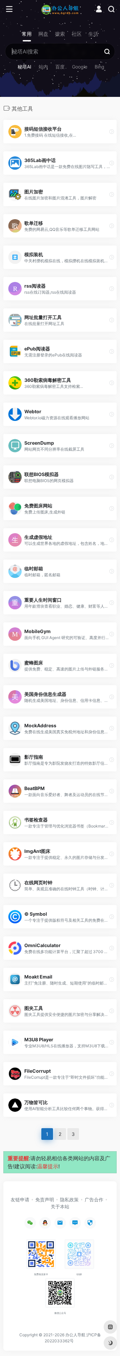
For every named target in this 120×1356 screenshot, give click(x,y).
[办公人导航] (60, 9)
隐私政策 (69, 1199)
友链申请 (20, 1199)
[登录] (98, 9)
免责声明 (44, 1199)
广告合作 (94, 1199)
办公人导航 (75, 1334)
